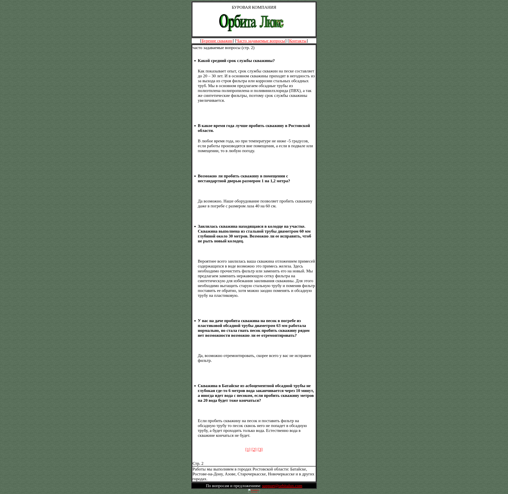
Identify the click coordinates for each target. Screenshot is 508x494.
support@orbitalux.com (282, 485)
